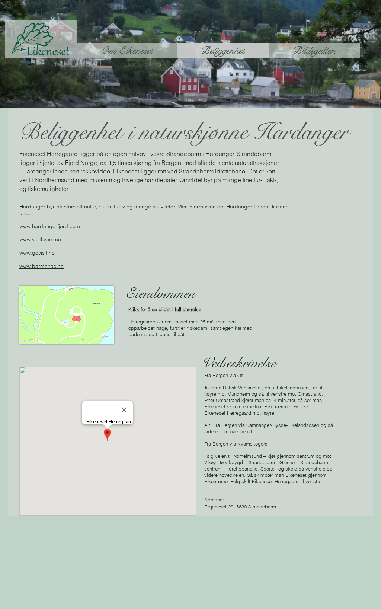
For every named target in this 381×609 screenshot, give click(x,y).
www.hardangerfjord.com (49, 226)
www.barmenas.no (41, 266)
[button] (66, 315)
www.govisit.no (37, 252)
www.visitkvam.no (40, 239)
